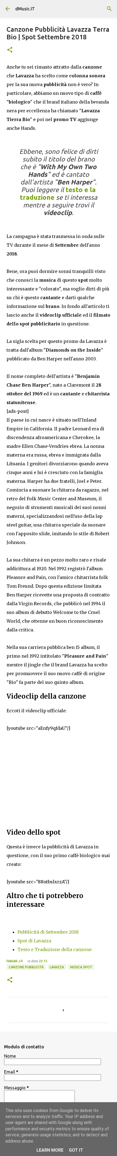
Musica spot (81, 967)
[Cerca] (109, 8)
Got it (76, 1150)
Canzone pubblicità (26, 967)
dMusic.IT (25, 8)
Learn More (49, 1150)
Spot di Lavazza (34, 940)
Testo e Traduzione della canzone (54, 949)
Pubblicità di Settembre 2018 (48, 932)
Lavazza (57, 967)
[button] (10, 50)
